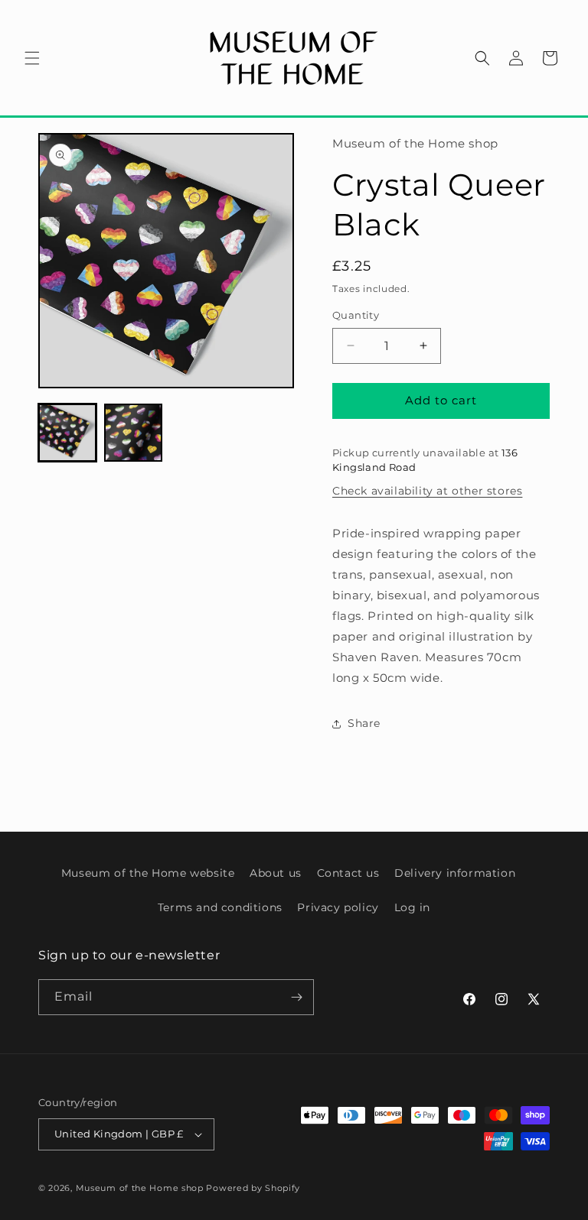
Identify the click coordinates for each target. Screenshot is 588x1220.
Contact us (348, 873)
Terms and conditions (220, 907)
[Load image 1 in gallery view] (67, 433)
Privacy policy (337, 907)
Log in (412, 907)
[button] (32, 58)
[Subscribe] (296, 997)
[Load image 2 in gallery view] (133, 433)
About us (276, 873)
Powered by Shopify (253, 1188)
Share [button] (364, 723)
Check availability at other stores (427, 491)
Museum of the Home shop (140, 1188)
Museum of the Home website (148, 873)
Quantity (355, 315)
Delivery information (454, 873)
